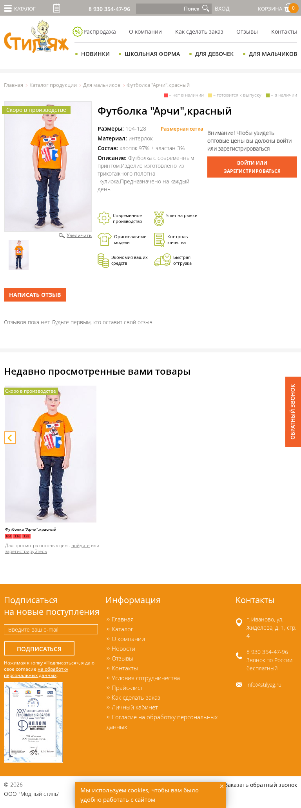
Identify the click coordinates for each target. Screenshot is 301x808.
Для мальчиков (273, 53)
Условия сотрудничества (146, 678)
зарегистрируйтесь (26, 551)
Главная (13, 84)
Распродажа (99, 31)
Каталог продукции (53, 84)
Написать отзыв (35, 294)
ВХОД (222, 8)
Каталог (122, 629)
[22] (48, 166)
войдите (80, 545)
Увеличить (79, 235)
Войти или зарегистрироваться (252, 167)
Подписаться (39, 649)
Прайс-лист (56, 8)
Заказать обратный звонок (261, 784)
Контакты (125, 668)
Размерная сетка (182, 128)
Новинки (95, 53)
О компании (145, 31)
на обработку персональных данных (36, 672)
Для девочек (214, 53)
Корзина (276, 8)
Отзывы (247, 31)
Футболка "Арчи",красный (30, 529)
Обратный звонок (292, 412)
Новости (123, 648)
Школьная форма (152, 53)
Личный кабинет (135, 707)
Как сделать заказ (199, 31)
